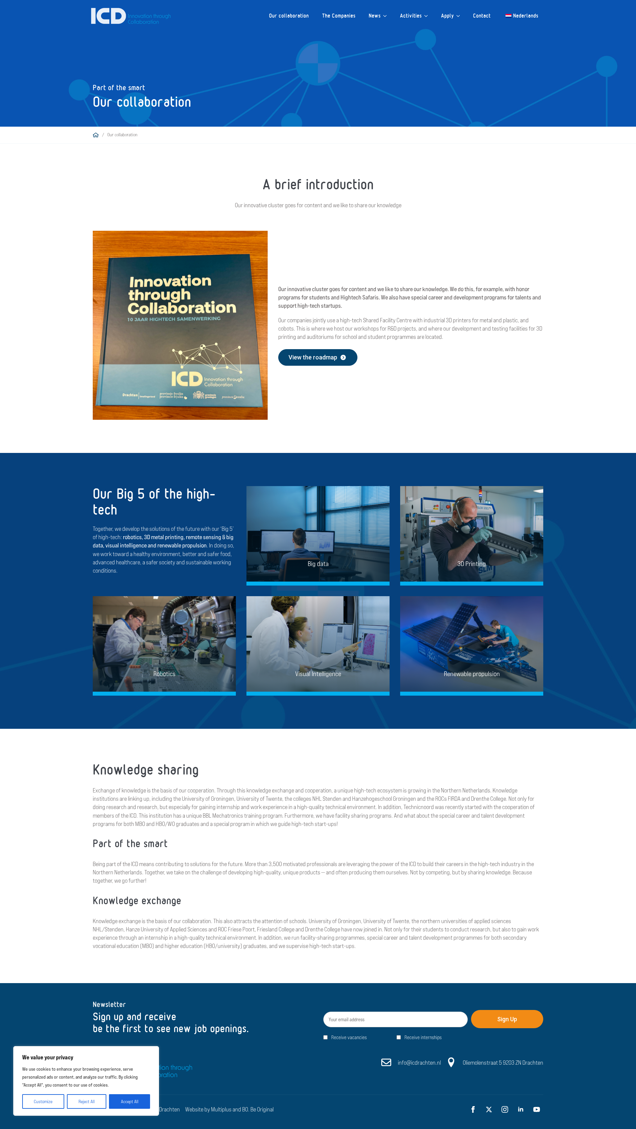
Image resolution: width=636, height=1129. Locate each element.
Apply (447, 16)
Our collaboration (289, 16)
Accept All (129, 1101)
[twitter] (489, 1109)
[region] (86, 1081)
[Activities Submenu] (428, 16)
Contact (482, 16)
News (375, 16)
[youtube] (536, 1109)
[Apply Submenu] (460, 16)
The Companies (338, 16)
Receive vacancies (349, 1037)
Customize (43, 1101)
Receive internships (423, 1037)
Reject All (87, 1101)
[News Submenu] (387, 16)
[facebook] (473, 1109)
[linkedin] (520, 1109)
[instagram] (504, 1109)
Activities (411, 16)
